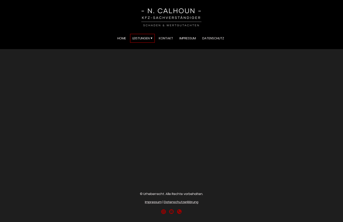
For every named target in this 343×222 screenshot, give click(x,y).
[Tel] (179, 211)
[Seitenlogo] (171, 16)
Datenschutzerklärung (181, 202)
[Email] (171, 211)
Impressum (153, 202)
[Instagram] (163, 211)
